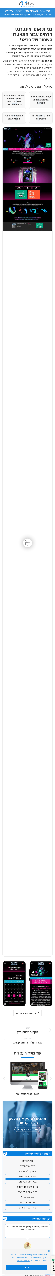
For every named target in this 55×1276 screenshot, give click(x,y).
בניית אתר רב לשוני (27, 1181)
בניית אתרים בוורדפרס (27, 1186)
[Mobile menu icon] (50, 4)
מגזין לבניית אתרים (27, 1207)
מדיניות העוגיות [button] (23, 1260)
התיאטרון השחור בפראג (26, 1013)
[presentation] (50, 1079)
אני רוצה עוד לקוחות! (27, 1129)
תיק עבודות (27, 1160)
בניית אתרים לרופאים (27, 1192)
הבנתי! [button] (26, 1267)
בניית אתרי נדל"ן (27, 1197)
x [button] (49, 1251)
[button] (18, 2)
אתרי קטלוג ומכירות (27, 1171)
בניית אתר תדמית (27, 1166)
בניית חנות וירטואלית (27, 1176)
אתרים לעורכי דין (27, 1202)
